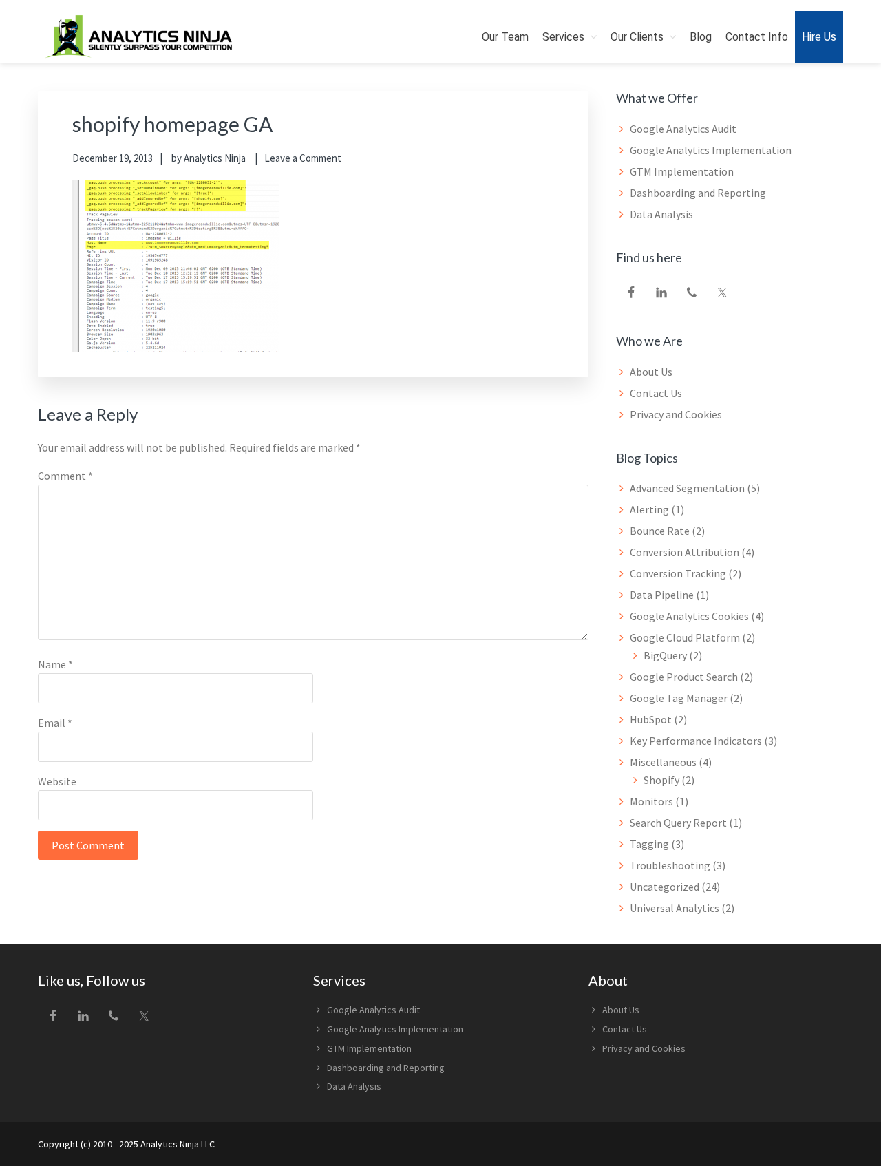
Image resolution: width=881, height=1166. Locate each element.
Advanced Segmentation (687, 488)
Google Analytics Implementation (711, 150)
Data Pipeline (662, 595)
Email (55, 723)
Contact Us (656, 393)
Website (57, 781)
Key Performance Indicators (696, 741)
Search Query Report (678, 822)
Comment (65, 476)
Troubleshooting (670, 865)
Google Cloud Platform (685, 637)
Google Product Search (684, 676)
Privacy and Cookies (676, 414)
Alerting (649, 509)
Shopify (661, 780)
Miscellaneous (663, 762)
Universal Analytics (674, 908)
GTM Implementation (682, 171)
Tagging (649, 844)
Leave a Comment (302, 158)
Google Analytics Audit (683, 129)
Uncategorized (664, 886)
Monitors (651, 801)
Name (55, 664)
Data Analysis (661, 214)
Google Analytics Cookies (689, 616)
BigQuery (665, 655)
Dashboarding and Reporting (698, 193)
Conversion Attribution (684, 552)
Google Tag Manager (679, 698)
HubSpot (651, 719)
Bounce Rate (660, 531)
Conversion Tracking (678, 573)
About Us (651, 372)
